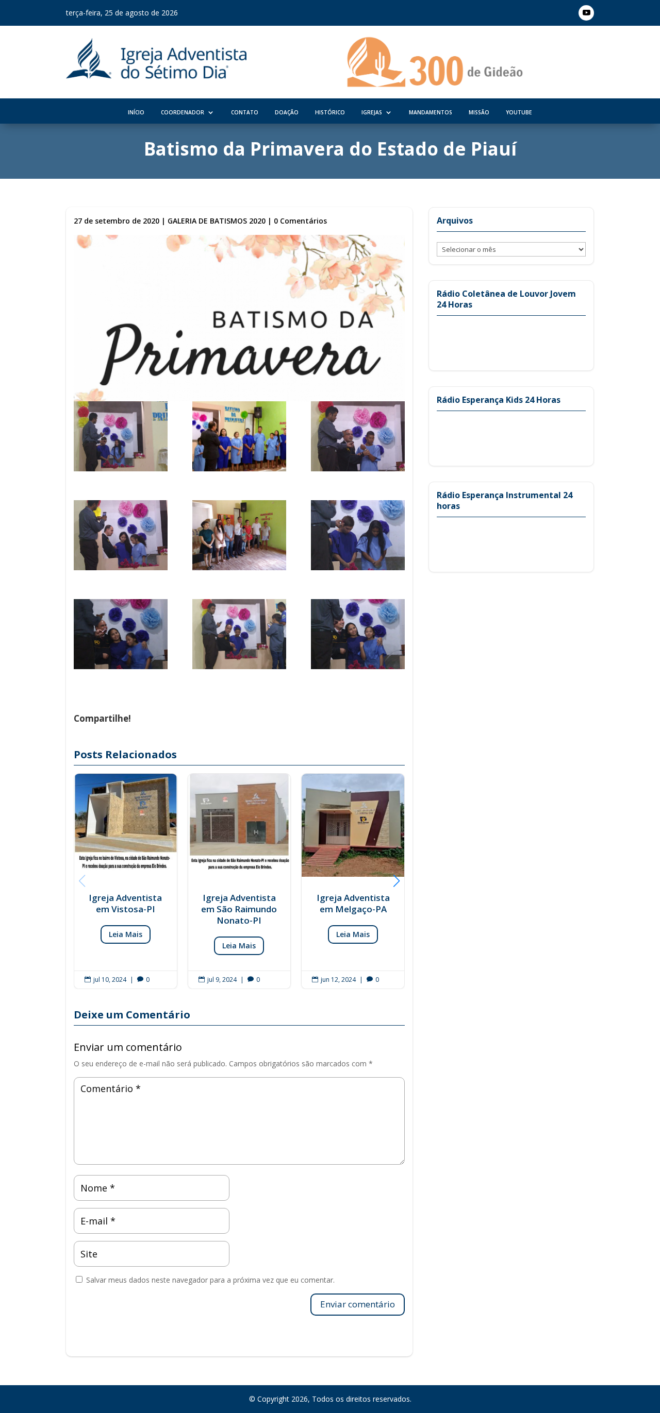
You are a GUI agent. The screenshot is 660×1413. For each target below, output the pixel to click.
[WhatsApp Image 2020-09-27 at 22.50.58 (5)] (239, 537)
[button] (396, 881)
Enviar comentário (357, 1304)
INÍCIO (136, 112)
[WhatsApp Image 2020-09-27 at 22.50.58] (358, 537)
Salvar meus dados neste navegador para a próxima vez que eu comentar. (210, 1280)
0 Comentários (300, 221)
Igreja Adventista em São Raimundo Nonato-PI (239, 881)
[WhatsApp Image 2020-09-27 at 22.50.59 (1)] (121, 636)
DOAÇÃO (287, 112)
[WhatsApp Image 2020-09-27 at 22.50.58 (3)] (358, 438)
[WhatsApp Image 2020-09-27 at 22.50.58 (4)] (121, 537)
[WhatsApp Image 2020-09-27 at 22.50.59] (358, 636)
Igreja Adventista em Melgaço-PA (353, 881)
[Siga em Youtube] (586, 13)
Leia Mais (125, 934)
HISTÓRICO (330, 112)
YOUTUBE (519, 112)
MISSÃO (479, 112)
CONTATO (244, 112)
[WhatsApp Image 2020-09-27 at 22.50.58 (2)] (239, 438)
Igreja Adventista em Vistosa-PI (125, 881)
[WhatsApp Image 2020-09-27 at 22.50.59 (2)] (239, 636)
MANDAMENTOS (430, 112)
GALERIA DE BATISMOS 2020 (217, 221)
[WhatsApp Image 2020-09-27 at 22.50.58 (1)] (121, 438)
